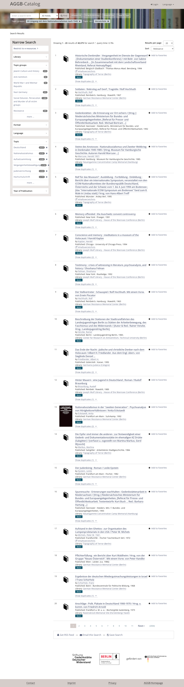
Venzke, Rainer (85, 332)
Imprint (72, 683)
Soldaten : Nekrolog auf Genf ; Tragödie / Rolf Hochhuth (105, 89)
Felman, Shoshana (87, 271)
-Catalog (25, 4)
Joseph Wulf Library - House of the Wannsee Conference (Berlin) (114, 220)
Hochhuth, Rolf (85, 92)
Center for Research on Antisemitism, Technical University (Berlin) (115, 337)
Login (155, 4)
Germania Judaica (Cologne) (96, 365)
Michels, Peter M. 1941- (89, 535)
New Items (108, 15)
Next (141, 625)
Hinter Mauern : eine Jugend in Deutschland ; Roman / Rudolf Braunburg (108, 381)
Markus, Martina (86, 447)
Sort (147, 48)
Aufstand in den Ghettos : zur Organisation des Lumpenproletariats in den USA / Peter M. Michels (102, 530)
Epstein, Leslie (85, 471)
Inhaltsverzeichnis (86, 71)
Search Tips (123, 15)
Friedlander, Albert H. (88, 359)
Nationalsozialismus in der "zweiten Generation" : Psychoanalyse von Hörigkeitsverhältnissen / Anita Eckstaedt (110, 409)
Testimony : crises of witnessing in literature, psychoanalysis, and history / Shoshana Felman (110, 266)
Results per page (153, 42)
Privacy (112, 683)
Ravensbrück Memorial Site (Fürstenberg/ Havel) (106, 612)
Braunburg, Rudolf (87, 386)
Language (167, 4)
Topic (16, 141)
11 (132, 626)
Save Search (116, 634)
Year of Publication (23, 191)
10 (125, 626)
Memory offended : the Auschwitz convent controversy (105, 214)
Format (17, 124)
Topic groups (20, 65)
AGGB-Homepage (153, 683)
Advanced (76, 15)
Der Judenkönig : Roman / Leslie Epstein (96, 467)
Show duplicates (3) (84, 284)
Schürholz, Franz (86, 582)
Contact (30, 683)
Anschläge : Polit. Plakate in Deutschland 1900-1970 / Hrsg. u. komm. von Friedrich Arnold (108, 605)
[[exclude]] (46, 147)
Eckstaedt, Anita (85, 413)
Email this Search (92, 634)
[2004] (152, 626)
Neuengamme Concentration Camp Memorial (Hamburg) (110, 162)
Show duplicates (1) (84, 105)
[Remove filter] (79, 21)
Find (65, 15)
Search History (92, 15)
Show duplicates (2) (84, 81)
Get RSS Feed (66, 634)
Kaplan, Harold (85, 241)
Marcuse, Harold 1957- (89, 156)
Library (17, 56)
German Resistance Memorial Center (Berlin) (104, 98)
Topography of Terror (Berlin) (97, 74)
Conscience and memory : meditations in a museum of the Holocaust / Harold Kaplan (107, 236)
